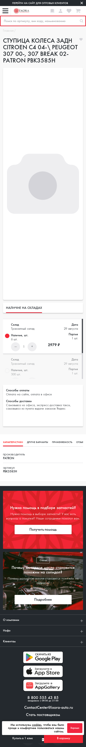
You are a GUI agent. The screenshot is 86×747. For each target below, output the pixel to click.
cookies (36, 725)
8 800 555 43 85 (43, 697)
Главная (8, 30)
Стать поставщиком (43, 714)
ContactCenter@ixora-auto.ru (48, 707)
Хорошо (74, 728)
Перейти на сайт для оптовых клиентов (40, 3)
